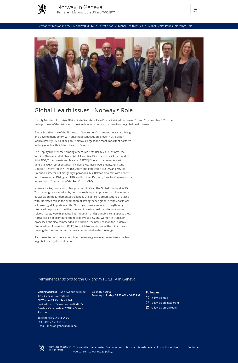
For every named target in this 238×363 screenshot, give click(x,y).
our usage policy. (102, 351)
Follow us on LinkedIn (164, 307)
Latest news (106, 26)
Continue (193, 347)
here (71, 241)
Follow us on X (159, 298)
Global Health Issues (130, 26)
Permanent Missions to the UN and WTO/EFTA (66, 26)
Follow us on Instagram (165, 302)
